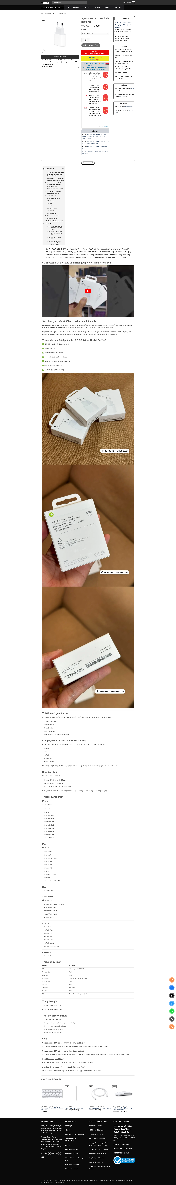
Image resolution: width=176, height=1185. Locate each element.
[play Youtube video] (88, 291)
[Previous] (41, 1100)
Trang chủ (44, 13)
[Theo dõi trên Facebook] (42, 1153)
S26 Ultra (97, 7)
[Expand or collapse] (63, 168)
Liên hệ (67, 1145)
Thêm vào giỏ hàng (90, 45)
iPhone (86, 153)
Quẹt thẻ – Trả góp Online (97, 1138)
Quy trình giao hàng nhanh (97, 1158)
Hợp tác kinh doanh (71, 1149)
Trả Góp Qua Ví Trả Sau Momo (98, 1149)
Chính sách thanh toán (72, 1164)
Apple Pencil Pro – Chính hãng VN (75, 1108)
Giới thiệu (68, 1126)
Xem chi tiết (122, 96)
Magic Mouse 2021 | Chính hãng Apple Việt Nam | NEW (122, 1109)
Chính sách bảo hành (96, 1126)
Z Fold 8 (107, 7)
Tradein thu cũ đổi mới (96, 1134)
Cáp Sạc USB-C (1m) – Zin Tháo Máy (100, 1108)
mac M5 (86, 7)
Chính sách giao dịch (71, 1154)
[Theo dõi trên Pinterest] (59, 1153)
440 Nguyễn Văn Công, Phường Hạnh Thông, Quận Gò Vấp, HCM (122, 1129)
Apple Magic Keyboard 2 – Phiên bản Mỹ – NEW (52, 1109)
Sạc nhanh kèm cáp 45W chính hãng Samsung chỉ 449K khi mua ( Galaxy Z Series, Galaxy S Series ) (94, 136)
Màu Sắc (83, 29)
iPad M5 (118, 7)
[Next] (134, 1100)
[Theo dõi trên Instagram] (46, 1153)
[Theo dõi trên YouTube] (42, 1157)
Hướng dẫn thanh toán (96, 1162)
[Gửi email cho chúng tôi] (52, 1153)
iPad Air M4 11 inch (61, 13)
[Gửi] (85, 2)
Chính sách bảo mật (71, 1169)
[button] (129, 2)
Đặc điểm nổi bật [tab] (88, 163)
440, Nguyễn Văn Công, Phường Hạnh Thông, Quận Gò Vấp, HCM (123, 25)
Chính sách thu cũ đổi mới (97, 1154)
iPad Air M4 (51, 13)
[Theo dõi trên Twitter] (49, 1153)
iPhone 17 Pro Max (73, 7)
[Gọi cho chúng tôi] (56, 1153)
